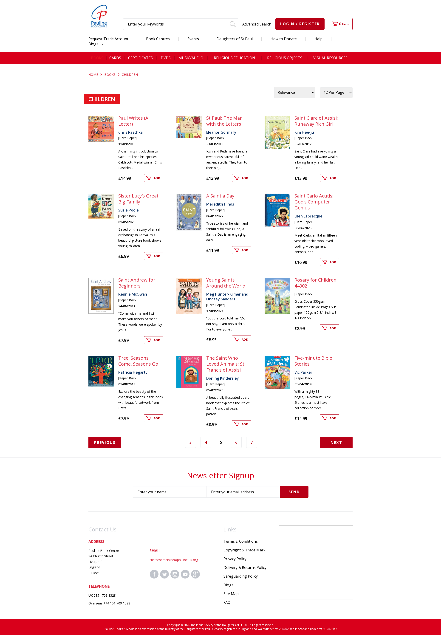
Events (193, 38)
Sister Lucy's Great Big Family (138, 199)
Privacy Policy (234, 558)
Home (93, 74)
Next (336, 442)
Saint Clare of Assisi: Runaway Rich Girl (316, 121)
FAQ (226, 602)
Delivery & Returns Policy (244, 567)
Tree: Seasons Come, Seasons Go (138, 361)
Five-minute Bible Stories (313, 361)
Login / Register (300, 23)
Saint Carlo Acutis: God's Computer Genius (314, 202)
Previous (105, 442)
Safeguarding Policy (240, 576)
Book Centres (158, 38)
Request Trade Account (108, 38)
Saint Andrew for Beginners (136, 283)
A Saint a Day (220, 196)
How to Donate (284, 38)
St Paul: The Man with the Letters (224, 121)
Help (318, 38)
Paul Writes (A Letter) (133, 121)
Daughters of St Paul (235, 38)
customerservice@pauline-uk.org (174, 560)
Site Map (231, 593)
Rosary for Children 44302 (315, 283)
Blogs (93, 43)
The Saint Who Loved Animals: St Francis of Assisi (225, 364)
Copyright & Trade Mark (244, 550)
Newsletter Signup (220, 475)
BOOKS (110, 74)
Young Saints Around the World (225, 283)
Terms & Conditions (240, 541)
